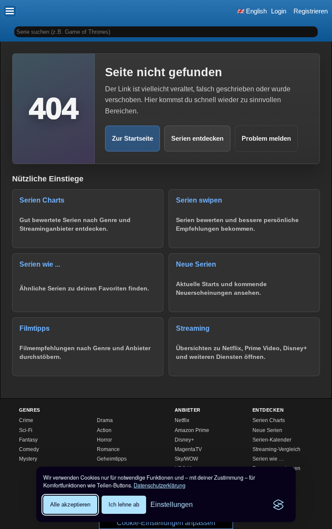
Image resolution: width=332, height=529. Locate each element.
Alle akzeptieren (70, 504)
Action (104, 430)
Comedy (29, 449)
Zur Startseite (132, 138)
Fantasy (28, 440)
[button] (10, 11)
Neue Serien (267, 430)
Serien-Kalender (271, 440)
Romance (108, 449)
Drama (105, 420)
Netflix (182, 420)
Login (278, 11)
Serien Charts (268, 420)
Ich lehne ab (124, 504)
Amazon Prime (192, 430)
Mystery (28, 459)
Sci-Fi (25, 430)
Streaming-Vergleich (276, 449)
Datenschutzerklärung (159, 485)
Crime (26, 420)
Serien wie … (268, 459)
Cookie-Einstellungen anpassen (166, 522)
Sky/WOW (186, 459)
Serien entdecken (197, 138)
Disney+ (184, 440)
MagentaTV (188, 449)
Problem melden (266, 138)
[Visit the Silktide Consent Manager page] (278, 504)
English (255, 11)
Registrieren (311, 11)
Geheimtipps (112, 459)
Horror (104, 440)
